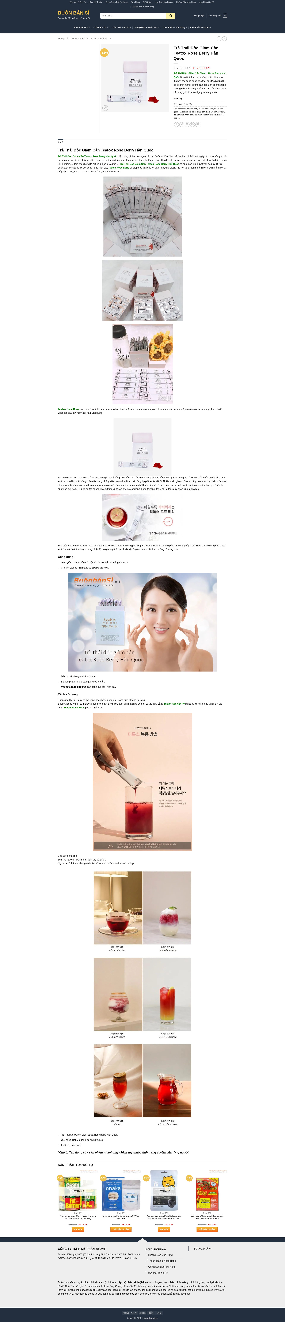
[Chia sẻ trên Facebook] (176, 124)
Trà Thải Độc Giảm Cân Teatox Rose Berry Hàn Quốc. (89, 1134)
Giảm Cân (105, 38)
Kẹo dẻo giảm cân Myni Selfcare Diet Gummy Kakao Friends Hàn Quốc (164, 1217)
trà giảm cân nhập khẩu (184, 115)
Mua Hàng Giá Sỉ (206, 2)
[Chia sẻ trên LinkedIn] (197, 124)
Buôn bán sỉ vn (66, 1282)
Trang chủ (63, 38)
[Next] (227, 1203)
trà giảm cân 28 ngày (215, 112)
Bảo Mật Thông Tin (78, 2)
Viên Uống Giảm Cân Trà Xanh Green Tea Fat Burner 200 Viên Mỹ (78, 1217)
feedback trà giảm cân (187, 109)
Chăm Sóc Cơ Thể (120, 27)
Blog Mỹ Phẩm (96, 2)
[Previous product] (224, 38)
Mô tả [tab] (60, 142)
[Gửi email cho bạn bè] (187, 124)
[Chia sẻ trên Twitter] (181, 124)
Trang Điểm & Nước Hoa (145, 27)
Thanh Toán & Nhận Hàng (143, 6)
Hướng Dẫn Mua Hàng (186, 2)
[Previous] (58, 1203)
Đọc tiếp (78, 1229)
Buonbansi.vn (203, 1248)
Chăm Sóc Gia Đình (199, 27)
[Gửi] (170, 16)
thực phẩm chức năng (175, 1282)
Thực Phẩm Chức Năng (174, 27)
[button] (199, 15)
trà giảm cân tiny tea (204, 115)
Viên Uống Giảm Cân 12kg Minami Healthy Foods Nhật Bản (207, 1217)
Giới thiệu (147, 2)
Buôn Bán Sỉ (73, 13)
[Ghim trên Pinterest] (192, 124)
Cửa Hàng (135, 2)
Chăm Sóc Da (100, 27)
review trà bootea (205, 109)
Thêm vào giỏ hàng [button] (121, 1229)
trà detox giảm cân (197, 112)
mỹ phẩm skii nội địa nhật (137, 1282)
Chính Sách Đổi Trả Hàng (117, 2)
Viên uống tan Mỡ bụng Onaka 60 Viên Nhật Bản (121, 1217)
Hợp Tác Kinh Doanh (164, 2)
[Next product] (219, 38)
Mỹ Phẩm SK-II (81, 27)
